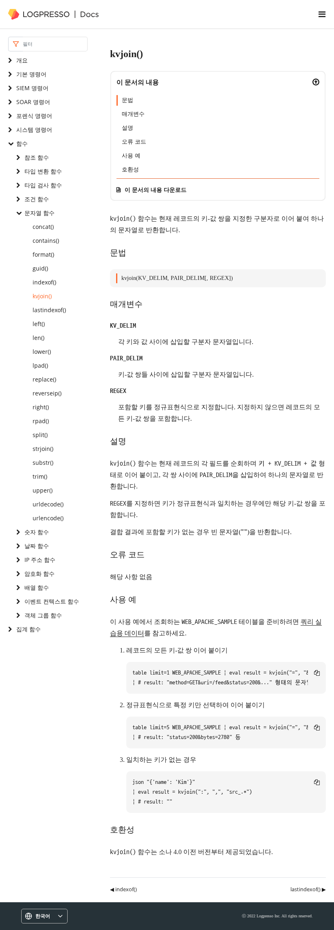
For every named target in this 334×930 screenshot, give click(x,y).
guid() (40, 268)
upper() (43, 490)
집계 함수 (28, 629)
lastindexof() (49, 310)
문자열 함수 (39, 213)
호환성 (130, 169)
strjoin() (43, 449)
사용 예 (131, 156)
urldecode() (48, 504)
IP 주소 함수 (39, 560)
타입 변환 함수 (43, 171)
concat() (43, 227)
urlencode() (48, 518)
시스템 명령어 (34, 129)
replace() (44, 379)
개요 (22, 60)
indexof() (44, 282)
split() (40, 435)
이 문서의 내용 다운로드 (156, 189)
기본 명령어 (31, 74)
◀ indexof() (123, 889)
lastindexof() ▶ (308, 889)
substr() (43, 462)
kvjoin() (42, 296)
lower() (42, 351)
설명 (127, 128)
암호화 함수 (39, 573)
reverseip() (47, 393)
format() (43, 254)
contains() (46, 240)
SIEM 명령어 (32, 88)
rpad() (41, 421)
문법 (127, 100)
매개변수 (133, 114)
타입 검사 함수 (43, 185)
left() (39, 324)
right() (41, 407)
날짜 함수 (36, 546)
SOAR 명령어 (33, 102)
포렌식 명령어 (34, 116)
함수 (22, 143)
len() (38, 338)
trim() (40, 476)
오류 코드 (134, 142)
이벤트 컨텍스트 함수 (51, 601)
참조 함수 (36, 157)
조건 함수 (36, 199)
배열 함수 (36, 587)
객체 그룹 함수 (43, 615)
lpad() (40, 365)
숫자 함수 (36, 532)
